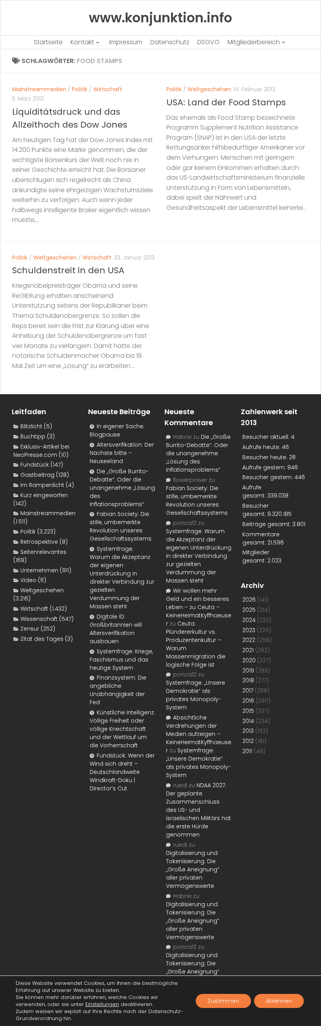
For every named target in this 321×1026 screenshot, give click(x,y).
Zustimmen (223, 1001)
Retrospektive (39, 542)
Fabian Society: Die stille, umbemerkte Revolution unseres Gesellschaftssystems (120, 526)
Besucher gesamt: (255, 510)
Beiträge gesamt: (267, 524)
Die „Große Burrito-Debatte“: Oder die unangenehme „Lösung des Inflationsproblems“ (122, 487)
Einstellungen (102, 1004)
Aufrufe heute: (262, 447)
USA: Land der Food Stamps (226, 102)
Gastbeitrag (37, 475)
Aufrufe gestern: (264, 467)
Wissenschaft (39, 619)
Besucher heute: (265, 457)
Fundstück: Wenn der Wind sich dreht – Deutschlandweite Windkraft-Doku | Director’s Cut (122, 772)
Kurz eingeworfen (44, 495)
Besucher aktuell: (266, 437)
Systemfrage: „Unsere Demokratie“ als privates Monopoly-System (195, 695)
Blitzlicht (31, 426)
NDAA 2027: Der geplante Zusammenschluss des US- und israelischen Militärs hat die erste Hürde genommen (198, 809)
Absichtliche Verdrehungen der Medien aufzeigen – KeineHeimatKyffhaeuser (198, 734)
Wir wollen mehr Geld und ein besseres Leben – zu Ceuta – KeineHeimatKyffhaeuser (198, 607)
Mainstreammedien (39, 89)
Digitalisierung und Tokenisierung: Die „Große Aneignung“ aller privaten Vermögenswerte (192, 869)
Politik (79, 89)
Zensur (29, 629)
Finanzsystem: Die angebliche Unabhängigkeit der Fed (118, 690)
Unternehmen (39, 570)
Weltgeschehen (209, 89)
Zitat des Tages (41, 639)
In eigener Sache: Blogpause (117, 430)
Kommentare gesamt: (261, 538)
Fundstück (34, 465)
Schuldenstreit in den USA (68, 270)
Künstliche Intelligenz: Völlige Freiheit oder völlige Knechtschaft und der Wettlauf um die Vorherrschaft (122, 729)
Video (28, 580)
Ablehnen (279, 1001)
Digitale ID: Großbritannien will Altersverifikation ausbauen (116, 629)
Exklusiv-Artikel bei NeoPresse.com (41, 451)
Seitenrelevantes (43, 552)
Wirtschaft (107, 89)
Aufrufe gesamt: (254, 491)
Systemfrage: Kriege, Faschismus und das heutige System (121, 659)
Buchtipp (32, 436)
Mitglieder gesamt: (255, 556)
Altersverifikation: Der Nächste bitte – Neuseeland (122, 453)
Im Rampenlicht (42, 485)
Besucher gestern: (268, 477)
